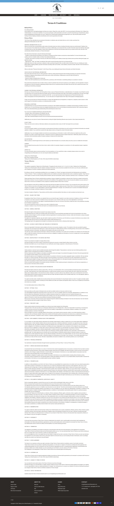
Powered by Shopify (37, 503)
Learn (59, 484)
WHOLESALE (77, 15)
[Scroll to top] (111, 503)
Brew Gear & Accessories (16, 490)
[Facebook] (11, 500)
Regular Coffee (14, 486)
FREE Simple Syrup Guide (63, 490)
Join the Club (63, 1)
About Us (36, 484)
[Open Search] (98, 8)
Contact (36, 492)
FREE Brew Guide (61, 488)
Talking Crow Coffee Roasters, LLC (25, 503)
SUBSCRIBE (43, 15)
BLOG (70, 15)
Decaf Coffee (13, 484)
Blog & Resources (61, 486)
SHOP (35, 15)
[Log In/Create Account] (100, 8)
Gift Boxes (13, 488)
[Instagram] (12, 500)
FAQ (35, 488)
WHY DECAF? (63, 15)
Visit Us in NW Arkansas (39, 486)
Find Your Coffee (53, 15)
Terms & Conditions (38, 490)
